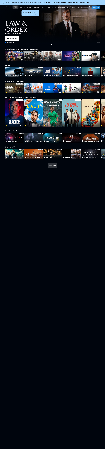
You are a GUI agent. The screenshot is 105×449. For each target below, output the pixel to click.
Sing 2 (14, 56)
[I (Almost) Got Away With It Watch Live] (91, 138)
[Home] (8, 7)
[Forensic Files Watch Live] (52, 138)
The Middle (71, 88)
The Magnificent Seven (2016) (33, 56)
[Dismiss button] (101, 3)
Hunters (52, 24)
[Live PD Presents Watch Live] (14, 138)
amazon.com (52, 2)
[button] (12, 38)
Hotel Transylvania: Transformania (71, 56)
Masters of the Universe (91, 88)
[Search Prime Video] (78, 7)
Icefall (33, 88)
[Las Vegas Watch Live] (52, 154)
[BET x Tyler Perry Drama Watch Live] (33, 154)
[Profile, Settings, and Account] (89, 7)
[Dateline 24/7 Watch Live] (33, 72)
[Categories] (86, 7)
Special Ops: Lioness (14, 88)
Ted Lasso (52, 88)
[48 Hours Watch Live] (71, 138)
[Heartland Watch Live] (71, 154)
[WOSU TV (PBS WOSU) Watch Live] (14, 72)
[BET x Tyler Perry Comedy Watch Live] (52, 72)
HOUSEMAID (91, 56)
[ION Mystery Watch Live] (14, 154)
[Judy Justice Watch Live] (91, 72)
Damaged (52, 56)
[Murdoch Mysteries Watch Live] (91, 154)
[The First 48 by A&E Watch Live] (71, 72)
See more (52, 165)
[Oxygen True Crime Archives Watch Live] (33, 138)
